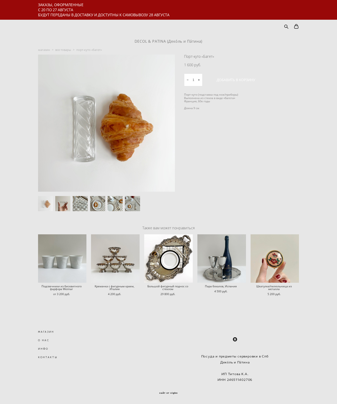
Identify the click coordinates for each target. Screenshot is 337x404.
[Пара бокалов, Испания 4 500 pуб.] (221, 258)
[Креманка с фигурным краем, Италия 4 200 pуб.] (115, 258)
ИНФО (43, 348)
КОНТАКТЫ (48, 357)
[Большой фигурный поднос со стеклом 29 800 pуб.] (168, 258)
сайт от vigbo (168, 393)
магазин (44, 50)
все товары (63, 50)
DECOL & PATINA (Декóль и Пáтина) (169, 41)
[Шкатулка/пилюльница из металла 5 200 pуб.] (275, 258)
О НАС (44, 340)
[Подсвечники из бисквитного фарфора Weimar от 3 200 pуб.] (62, 258)
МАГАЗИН (46, 331)
